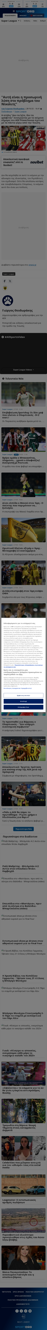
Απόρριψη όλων (23, 707)
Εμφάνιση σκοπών (23, 695)
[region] (23, 665)
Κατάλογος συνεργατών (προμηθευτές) (18, 688)
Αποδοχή (23, 701)
